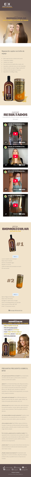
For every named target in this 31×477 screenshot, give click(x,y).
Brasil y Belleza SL (19, 474)
